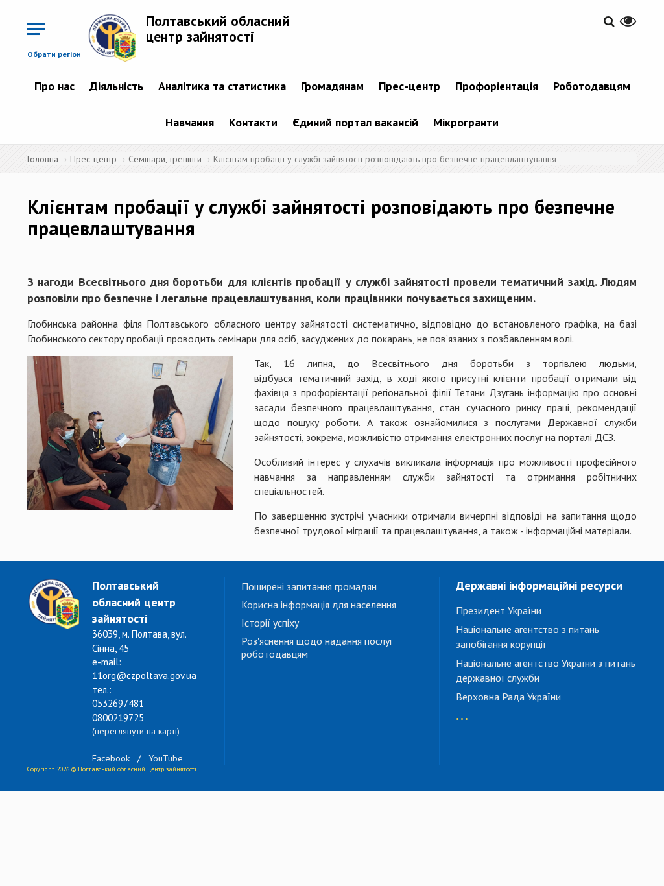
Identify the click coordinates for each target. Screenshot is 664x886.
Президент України (498, 610)
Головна (42, 159)
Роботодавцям (591, 85)
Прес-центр (409, 85)
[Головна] (117, 37)
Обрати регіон (54, 54)
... (462, 712)
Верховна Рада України (508, 696)
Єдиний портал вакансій (355, 122)
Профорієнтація (496, 85)
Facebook (111, 758)
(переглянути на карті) (136, 731)
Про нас (54, 85)
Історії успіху (270, 622)
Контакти (253, 122)
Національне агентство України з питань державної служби (545, 670)
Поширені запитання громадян (309, 586)
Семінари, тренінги (165, 159)
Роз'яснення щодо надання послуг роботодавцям (317, 647)
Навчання (189, 122)
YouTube (165, 758)
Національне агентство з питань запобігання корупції (527, 637)
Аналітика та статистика (222, 85)
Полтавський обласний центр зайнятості (218, 28)
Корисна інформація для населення (318, 604)
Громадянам (332, 85)
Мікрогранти (466, 122)
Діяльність (116, 85)
